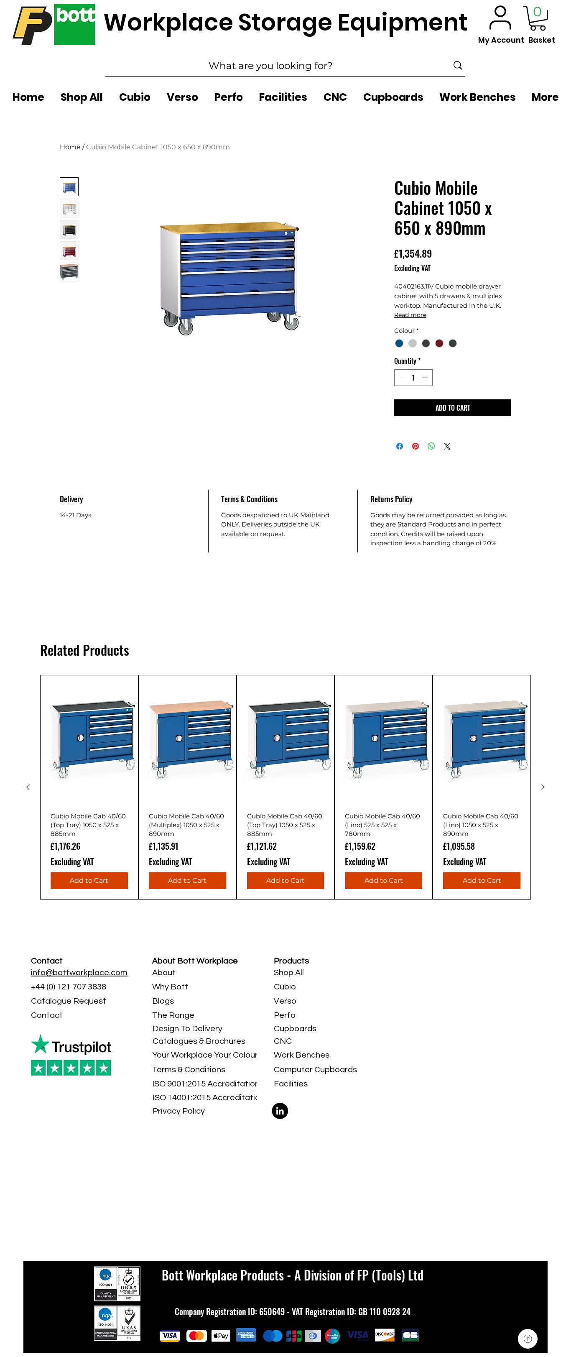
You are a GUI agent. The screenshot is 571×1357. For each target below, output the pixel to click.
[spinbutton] (413, 378)
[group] (285, 787)
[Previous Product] (28, 787)
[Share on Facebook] (400, 446)
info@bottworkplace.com (79, 973)
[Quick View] (89, 740)
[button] (538, 18)
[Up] (528, 1339)
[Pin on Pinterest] (415, 446)
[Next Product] (543, 787)
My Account (501, 40)
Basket (541, 40)
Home (70, 147)
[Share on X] (447, 446)
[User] (500, 17)
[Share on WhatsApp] (431, 446)
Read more (410, 315)
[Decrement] (401, 378)
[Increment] (425, 378)
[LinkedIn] (280, 1111)
